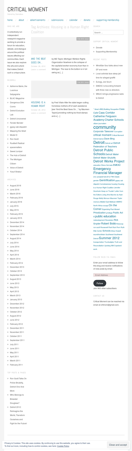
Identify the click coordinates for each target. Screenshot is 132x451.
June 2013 (14, 283)
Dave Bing (109, 138)
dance (101, 139)
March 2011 (15, 360)
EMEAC (117, 164)
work (95, 249)
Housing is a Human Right (38, 104)
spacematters (16, 147)
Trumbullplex (109, 242)
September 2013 (17, 275)
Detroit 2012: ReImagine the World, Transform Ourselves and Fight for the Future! (18, 415)
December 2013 (17, 266)
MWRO (119, 202)
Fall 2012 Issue (83, 39)
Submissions (57, 20)
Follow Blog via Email (104, 257)
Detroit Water (112, 154)
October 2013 (16, 271)
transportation (98, 242)
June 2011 (14, 348)
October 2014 (16, 230)
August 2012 (15, 315)
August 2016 (15, 185)
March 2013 (15, 295)
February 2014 (16, 262)
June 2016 (14, 189)
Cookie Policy (63, 446)
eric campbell (98, 176)
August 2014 (15, 238)
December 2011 (17, 328)
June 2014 (14, 246)
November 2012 (17, 307)
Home (10, 20)
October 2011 (16, 336)
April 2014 (14, 254)
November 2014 (17, 226)
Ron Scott (14, 139)
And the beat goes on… (38, 60)
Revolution (109, 220)
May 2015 (14, 209)
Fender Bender (16, 122)
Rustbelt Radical (17, 143)
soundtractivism (99, 234)
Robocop (119, 224)
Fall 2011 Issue (83, 82)
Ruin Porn (116, 227)
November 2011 (17, 332)
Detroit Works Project (108, 161)
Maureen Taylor (116, 198)
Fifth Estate (115, 176)
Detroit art (109, 143)
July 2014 (14, 242)
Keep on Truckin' (107, 191)
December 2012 (17, 303)
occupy (105, 205)
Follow (100, 283)
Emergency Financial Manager (107, 170)
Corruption (118, 131)
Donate (87, 20)
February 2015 (16, 213)
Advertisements (37, 20)
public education (105, 216)
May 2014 (14, 250)
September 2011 (17, 340)
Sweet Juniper (16, 151)
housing (114, 184)
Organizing (106, 209)
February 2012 (16, 324)
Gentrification (107, 180)
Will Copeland (116, 245)
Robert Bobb (108, 223)
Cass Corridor (107, 112)
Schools (107, 230)
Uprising (107, 245)
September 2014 (17, 234)
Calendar (73, 20)
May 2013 (14, 287)
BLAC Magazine (17, 98)
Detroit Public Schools (103, 152)
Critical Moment (27, 9)
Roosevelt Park (106, 227)
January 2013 (16, 299)
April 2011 (14, 356)
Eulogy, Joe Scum (104, 81)
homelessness (105, 184)
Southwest (110, 234)
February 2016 (16, 197)
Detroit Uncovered (18, 118)
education (97, 165)
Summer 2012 (109, 237)
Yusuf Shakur (16, 171)
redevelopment (99, 220)
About (21, 20)
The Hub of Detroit (18, 155)
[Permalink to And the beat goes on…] (60, 46)
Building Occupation (111, 109)
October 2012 (16, 311)
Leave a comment (38, 69)
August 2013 (15, 279)
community (104, 126)
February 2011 (16, 364)
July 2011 (14, 344)
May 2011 (14, 352)
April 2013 (14, 291)
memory (96, 202)
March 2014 (15, 258)
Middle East (104, 202)
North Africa (98, 205)
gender (96, 180)
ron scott (96, 227)
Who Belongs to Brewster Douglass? (17, 398)
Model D (13, 134)
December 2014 (17, 222)
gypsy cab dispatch (18, 126)
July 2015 (14, 205)
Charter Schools (114, 120)
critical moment (102, 135)
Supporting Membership (107, 20)
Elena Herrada (107, 165)
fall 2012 (107, 176)
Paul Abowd (115, 209)
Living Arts (106, 194)
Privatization (99, 212)
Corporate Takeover (103, 131)
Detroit (99, 142)
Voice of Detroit (16, 167)
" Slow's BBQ (98, 109)
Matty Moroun (104, 198)
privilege (109, 213)
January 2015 (16, 218)
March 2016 (15, 193)
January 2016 (16, 201)
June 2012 (14, 319)
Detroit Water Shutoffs (104, 157)
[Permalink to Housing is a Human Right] (60, 90)
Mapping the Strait (18, 130)
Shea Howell (116, 231)
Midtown (112, 202)
